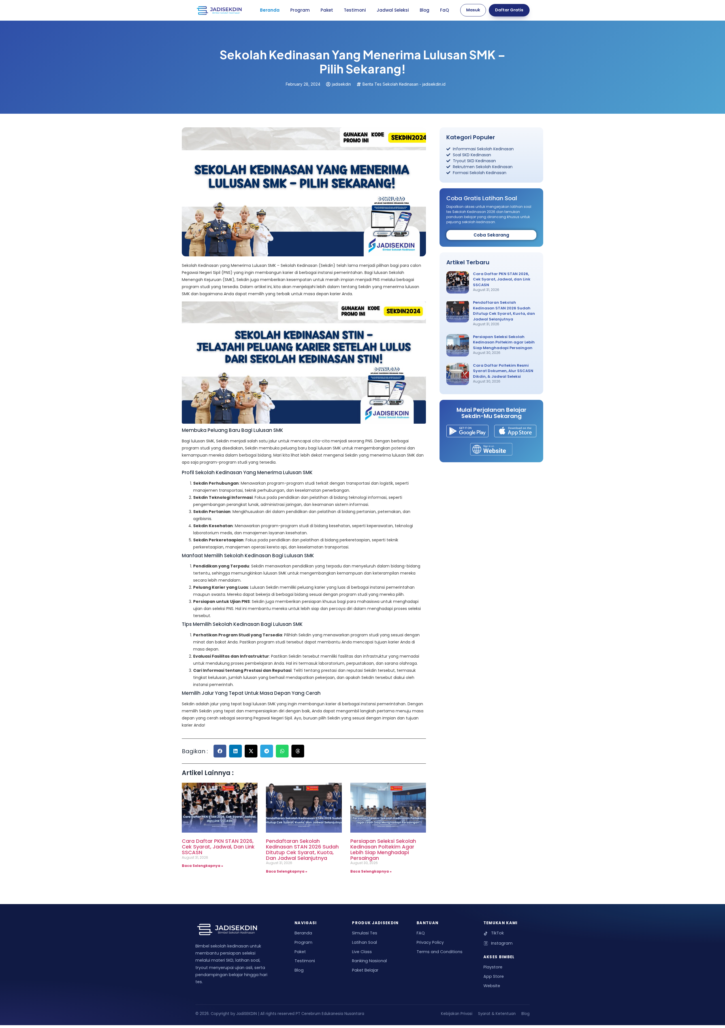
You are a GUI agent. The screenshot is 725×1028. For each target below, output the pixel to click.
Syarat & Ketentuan (497, 1013)
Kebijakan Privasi (456, 1013)
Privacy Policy (430, 942)
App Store (493, 976)
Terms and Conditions (439, 952)
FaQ (444, 10)
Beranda (270, 10)
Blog (424, 10)
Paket (327, 10)
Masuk (473, 10)
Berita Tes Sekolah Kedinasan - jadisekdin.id (403, 84)
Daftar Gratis (509, 10)
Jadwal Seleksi (393, 10)
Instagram (502, 943)
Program (300, 10)
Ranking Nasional (369, 961)
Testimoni (355, 10)
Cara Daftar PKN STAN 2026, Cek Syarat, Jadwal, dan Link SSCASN (218, 846)
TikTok (497, 933)
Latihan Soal (364, 942)
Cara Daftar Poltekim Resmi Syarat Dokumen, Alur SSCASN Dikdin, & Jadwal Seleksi (503, 371)
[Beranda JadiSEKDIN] (219, 10)
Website (491, 986)
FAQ (421, 933)
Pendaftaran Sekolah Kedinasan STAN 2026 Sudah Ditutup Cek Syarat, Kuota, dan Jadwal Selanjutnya (302, 849)
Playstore (492, 967)
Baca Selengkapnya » (202, 865)
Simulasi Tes (364, 933)
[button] (220, 751)
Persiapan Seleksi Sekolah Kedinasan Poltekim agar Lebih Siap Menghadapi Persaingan (383, 849)
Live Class (362, 952)
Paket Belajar (365, 970)
